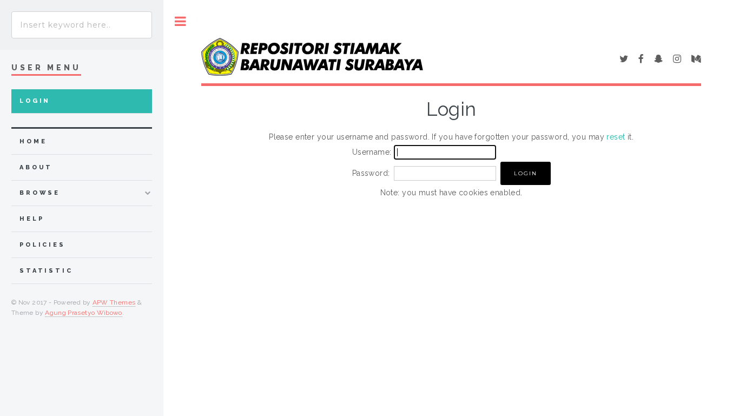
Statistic (46, 270)
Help (31, 218)
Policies (42, 244)
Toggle (180, 21)
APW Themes (114, 302)
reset (615, 137)
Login (34, 100)
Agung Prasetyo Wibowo (83, 312)
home (33, 141)
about (35, 167)
